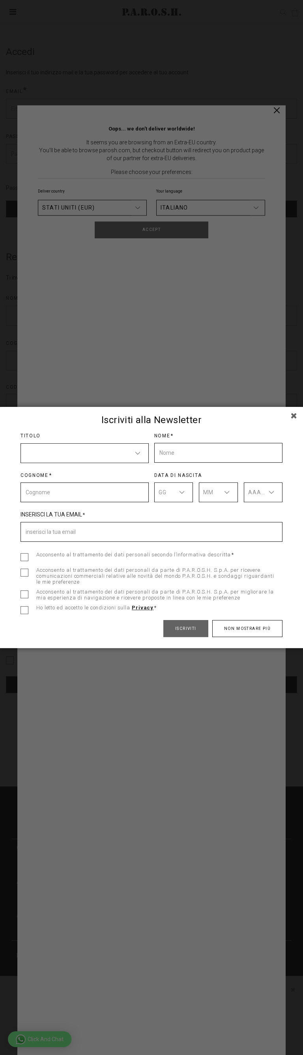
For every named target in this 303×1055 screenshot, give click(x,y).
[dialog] (151, 527)
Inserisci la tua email (51, 514)
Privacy (142, 608)
